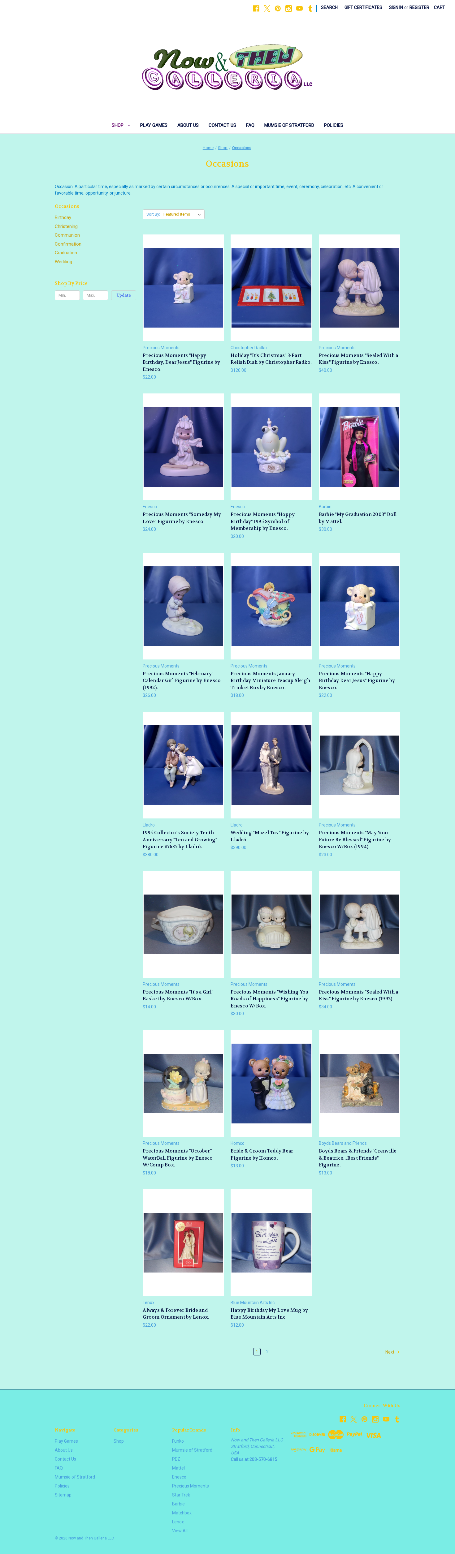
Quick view (182, 276)
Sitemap (63, 1494)
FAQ (250, 125)
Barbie (178, 1503)
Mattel (178, 1468)
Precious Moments (190, 1485)
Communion (67, 235)
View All (180, 1530)
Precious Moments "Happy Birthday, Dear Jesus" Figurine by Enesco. (181, 362)
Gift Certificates (363, 7)
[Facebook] (256, 8)
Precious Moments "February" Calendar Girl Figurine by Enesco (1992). (182, 681)
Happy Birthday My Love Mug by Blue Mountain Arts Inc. (269, 1313)
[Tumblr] (310, 8)
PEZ (176, 1459)
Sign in (396, 7)
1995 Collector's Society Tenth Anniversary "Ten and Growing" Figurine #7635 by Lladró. (180, 840)
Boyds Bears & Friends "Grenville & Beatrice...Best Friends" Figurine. (358, 1158)
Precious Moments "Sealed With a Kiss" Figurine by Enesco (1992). (358, 995)
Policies (333, 125)
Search (329, 7)
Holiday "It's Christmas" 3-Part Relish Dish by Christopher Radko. (271, 359)
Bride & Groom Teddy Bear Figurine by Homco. (262, 1154)
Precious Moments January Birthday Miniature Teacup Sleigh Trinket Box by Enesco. (270, 681)
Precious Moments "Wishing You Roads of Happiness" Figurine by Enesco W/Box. (269, 999)
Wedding (63, 261)
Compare (181, 287)
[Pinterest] (278, 8)
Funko (178, 1441)
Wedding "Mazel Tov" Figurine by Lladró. (270, 836)
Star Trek (181, 1494)
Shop (118, 125)
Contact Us (222, 125)
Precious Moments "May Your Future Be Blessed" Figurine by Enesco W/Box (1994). (355, 840)
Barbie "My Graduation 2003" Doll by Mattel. (358, 518)
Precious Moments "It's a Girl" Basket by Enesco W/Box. (178, 995)
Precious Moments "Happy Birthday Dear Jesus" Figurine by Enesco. (357, 681)
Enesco (179, 1477)
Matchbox (182, 1512)
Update (124, 295)
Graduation (66, 252)
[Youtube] (299, 8)
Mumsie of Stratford (289, 125)
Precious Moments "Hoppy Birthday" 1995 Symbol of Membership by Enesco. (263, 521)
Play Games (153, 125)
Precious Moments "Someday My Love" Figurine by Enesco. (182, 518)
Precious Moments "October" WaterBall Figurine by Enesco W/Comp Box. (178, 1158)
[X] (267, 8)
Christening (66, 226)
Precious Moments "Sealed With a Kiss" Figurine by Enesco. (358, 359)
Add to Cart (183, 298)
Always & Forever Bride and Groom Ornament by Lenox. (176, 1313)
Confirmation (68, 244)
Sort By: (153, 214)
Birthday (63, 217)
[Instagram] (288, 8)
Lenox (178, 1521)
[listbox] (183, 214)
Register (419, 7)
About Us (188, 125)
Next (390, 1352)
